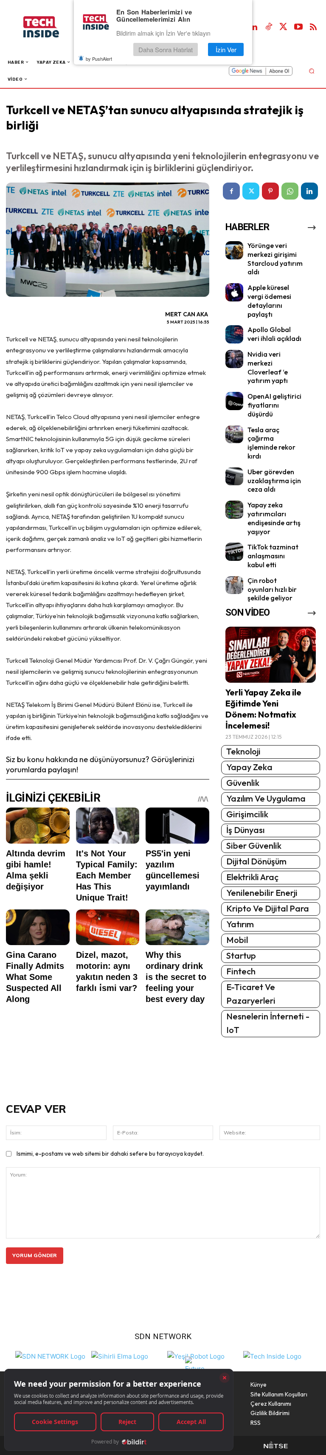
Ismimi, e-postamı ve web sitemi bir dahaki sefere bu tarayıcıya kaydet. (110, 1153)
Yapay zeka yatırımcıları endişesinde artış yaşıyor (274, 518)
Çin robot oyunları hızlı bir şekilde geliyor (272, 589)
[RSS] (313, 27)
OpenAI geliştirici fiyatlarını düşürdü (274, 405)
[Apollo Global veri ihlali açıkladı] (234, 334)
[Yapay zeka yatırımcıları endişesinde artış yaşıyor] (234, 510)
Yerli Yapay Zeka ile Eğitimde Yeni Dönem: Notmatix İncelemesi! (263, 709)
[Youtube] (298, 27)
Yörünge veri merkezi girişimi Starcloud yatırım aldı (275, 258)
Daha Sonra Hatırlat (165, 49)
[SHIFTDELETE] (50, 1355)
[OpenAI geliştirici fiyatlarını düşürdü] (234, 401)
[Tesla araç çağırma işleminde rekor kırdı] (234, 434)
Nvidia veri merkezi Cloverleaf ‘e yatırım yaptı (267, 367)
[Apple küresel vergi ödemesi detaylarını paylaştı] (234, 292)
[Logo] (50, 27)
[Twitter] (283, 27)
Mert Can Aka (186, 314)
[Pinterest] (270, 191)
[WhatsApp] (289, 191)
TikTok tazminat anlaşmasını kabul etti (272, 556)
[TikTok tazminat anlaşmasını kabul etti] (234, 552)
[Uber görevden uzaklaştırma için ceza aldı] (234, 476)
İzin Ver (226, 49)
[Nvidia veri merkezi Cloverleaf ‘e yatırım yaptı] (234, 359)
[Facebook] (231, 191)
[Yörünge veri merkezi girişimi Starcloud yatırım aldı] (234, 250)
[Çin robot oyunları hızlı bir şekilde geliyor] (234, 585)
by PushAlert (99, 58)
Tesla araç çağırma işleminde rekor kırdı (271, 442)
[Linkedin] (254, 27)
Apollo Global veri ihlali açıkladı (274, 334)
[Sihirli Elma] (119, 1355)
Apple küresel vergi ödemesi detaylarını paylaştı (269, 300)
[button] (311, 70)
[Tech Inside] (272, 1355)
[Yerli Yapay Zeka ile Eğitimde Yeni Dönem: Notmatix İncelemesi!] (270, 655)
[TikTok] (268, 27)
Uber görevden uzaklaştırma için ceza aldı (274, 480)
